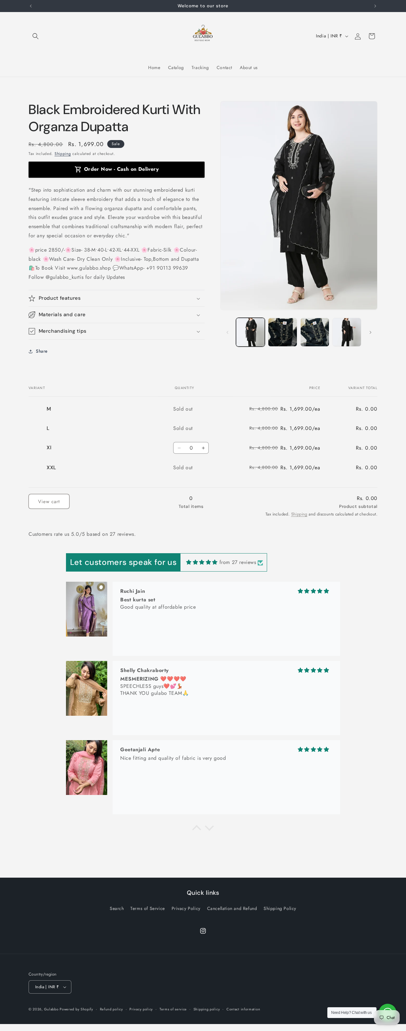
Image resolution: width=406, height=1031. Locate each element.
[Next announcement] (375, 6)
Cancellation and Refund (232, 909)
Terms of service (173, 1009)
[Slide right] (370, 332)
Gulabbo (52, 1009)
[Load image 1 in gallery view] (250, 332)
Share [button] (42, 351)
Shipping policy (206, 1009)
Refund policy (111, 1009)
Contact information (243, 1009)
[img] (202, 562)
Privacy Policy (186, 909)
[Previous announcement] (31, 6)
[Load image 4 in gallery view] (346, 332)
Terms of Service (147, 909)
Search (117, 909)
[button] (36, 36)
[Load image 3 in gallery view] (314, 332)
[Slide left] (227, 332)
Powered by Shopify (76, 1009)
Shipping (63, 154)
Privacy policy (141, 1009)
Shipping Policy (280, 909)
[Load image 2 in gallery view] (282, 332)
